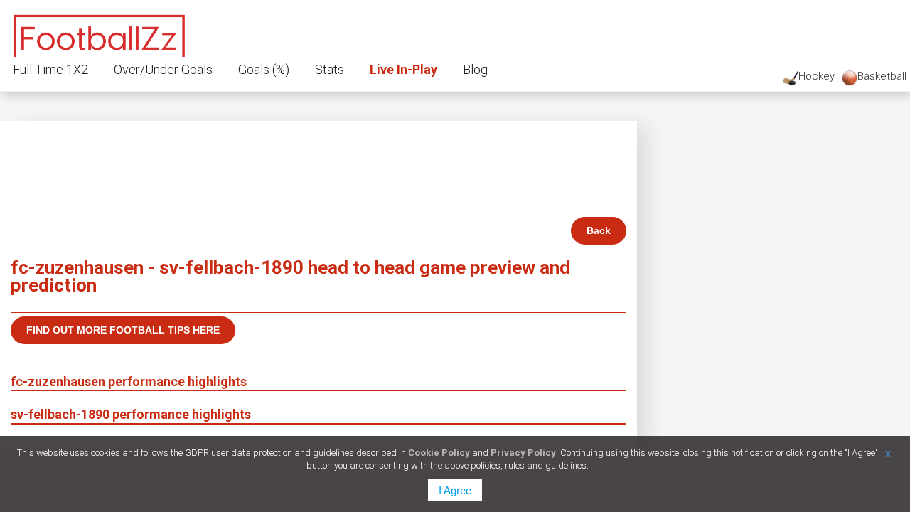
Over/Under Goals (163, 69)
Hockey (816, 76)
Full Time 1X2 (50, 69)
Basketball (881, 76)
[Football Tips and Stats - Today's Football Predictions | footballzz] (99, 34)
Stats (329, 69)
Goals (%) (263, 69)
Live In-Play (403, 69)
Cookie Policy (439, 452)
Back (599, 230)
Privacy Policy (523, 452)
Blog (475, 69)
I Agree (455, 490)
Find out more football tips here (123, 330)
